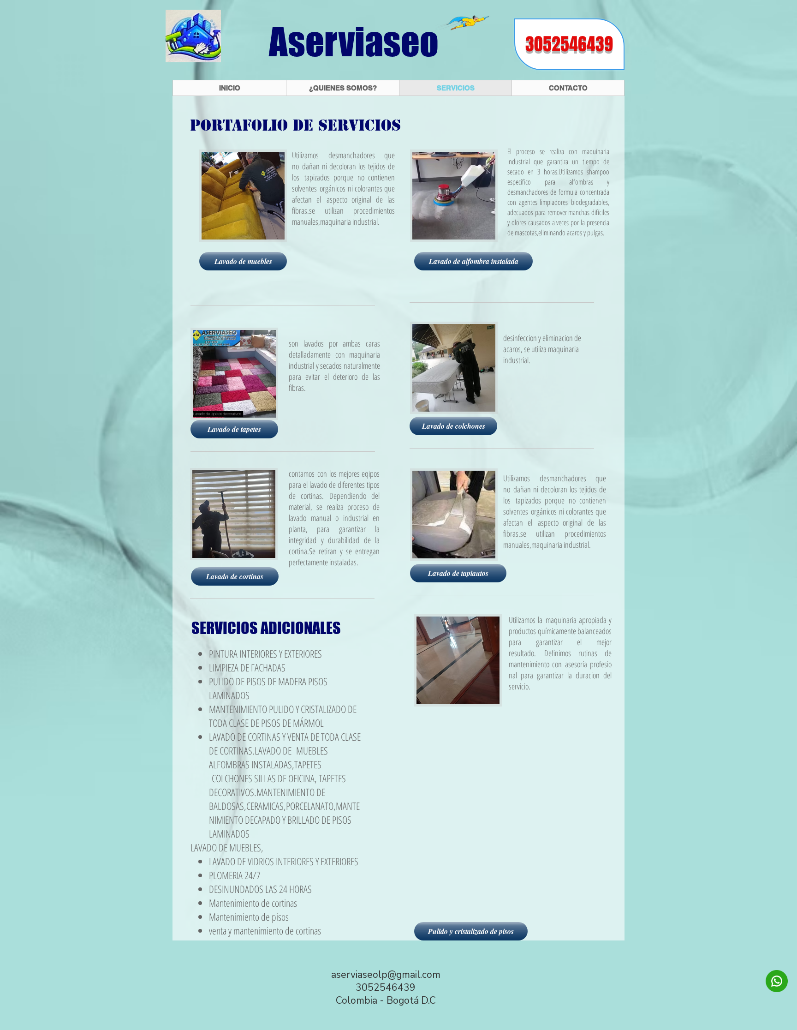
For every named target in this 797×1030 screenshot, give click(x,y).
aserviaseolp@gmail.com (385, 974)
